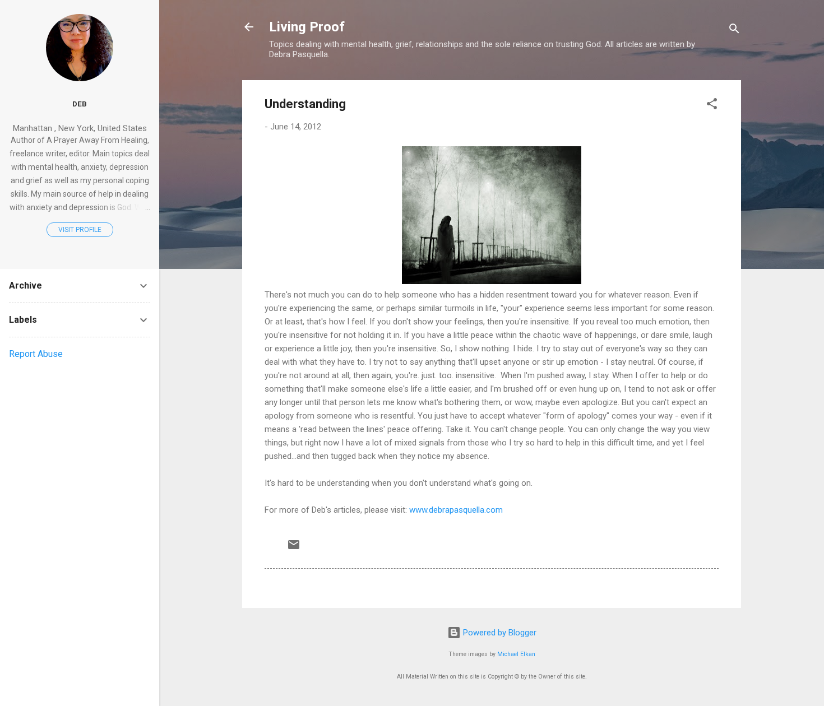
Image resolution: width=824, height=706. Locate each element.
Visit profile (79, 230)
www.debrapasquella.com (456, 510)
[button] (712, 105)
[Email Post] (293, 549)
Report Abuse (36, 354)
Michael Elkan (516, 654)
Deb (79, 103)
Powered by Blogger (498, 633)
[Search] (734, 30)
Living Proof (307, 27)
